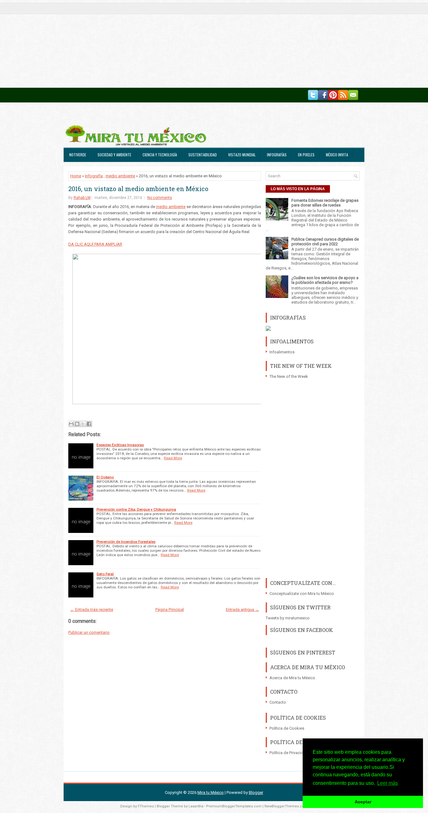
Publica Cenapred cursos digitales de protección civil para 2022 (325, 241)
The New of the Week (288, 376)
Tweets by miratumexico (288, 618)
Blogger (256, 792)
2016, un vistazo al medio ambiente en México (138, 188)
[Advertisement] (188, 44)
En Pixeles (306, 154)
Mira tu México (210, 792)
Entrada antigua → (242, 609)
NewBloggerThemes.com (286, 806)
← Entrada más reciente (91, 609)
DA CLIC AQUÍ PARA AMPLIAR (95, 244)
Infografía (94, 176)
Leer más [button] (387, 783)
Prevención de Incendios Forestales (126, 541)
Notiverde (77, 154)
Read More (173, 458)
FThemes (146, 806)
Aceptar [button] (363, 801)
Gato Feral (105, 574)
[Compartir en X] (83, 424)
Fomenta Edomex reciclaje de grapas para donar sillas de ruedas (324, 202)
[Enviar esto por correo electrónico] (71, 424)
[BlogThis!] (77, 424)
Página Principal (169, 609)
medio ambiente (120, 176)
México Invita (337, 154)
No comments (159, 197)
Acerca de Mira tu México (292, 677)
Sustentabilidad (202, 154)
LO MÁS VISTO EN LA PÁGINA (298, 189)
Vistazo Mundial (242, 154)
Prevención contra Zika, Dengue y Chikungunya (136, 509)
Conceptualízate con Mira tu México (301, 593)
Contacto (277, 702)
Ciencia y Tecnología (160, 154)
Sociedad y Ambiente (114, 154)
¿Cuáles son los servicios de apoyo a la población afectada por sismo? (324, 280)
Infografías (277, 154)
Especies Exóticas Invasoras (120, 445)
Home (75, 176)
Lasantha (196, 806)
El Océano (105, 477)
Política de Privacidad (288, 752)
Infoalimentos (282, 352)
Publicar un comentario (89, 632)
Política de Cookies (286, 728)
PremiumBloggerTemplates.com (234, 806)
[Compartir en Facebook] (89, 424)
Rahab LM (82, 197)
